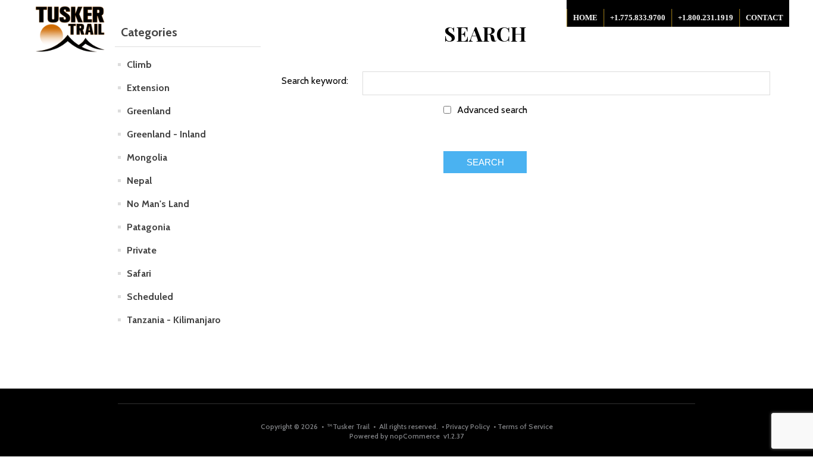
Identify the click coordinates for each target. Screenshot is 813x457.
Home (585, 17)
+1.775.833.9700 (637, 17)
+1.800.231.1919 (705, 17)
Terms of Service (524, 426)
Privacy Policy (469, 426)
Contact (764, 17)
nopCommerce (415, 435)
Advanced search (492, 109)
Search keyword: (315, 80)
